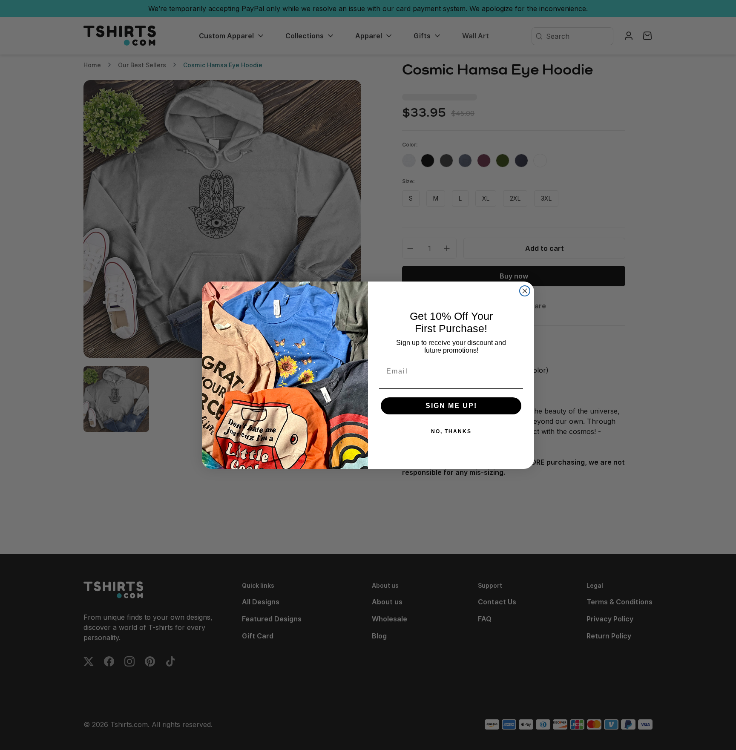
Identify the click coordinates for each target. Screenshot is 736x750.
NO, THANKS (451, 431)
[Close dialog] (525, 291)
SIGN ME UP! (451, 405)
